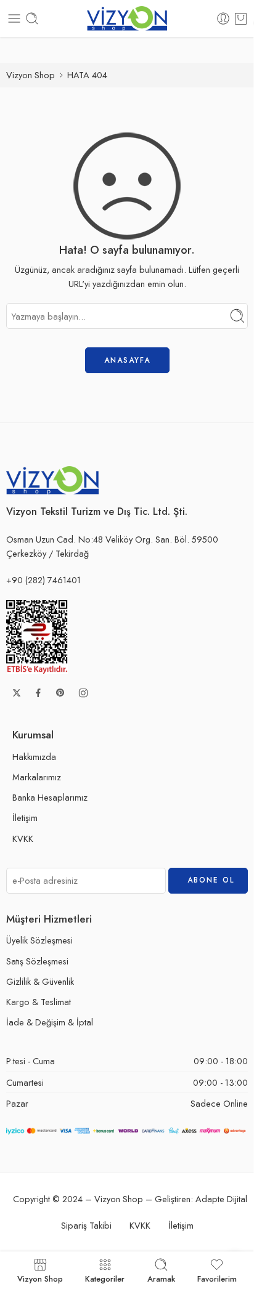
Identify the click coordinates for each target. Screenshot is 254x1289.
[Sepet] (241, 18)
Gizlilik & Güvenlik (40, 981)
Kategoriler (105, 1278)
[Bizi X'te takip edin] (16, 693)
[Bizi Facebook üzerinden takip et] (38, 693)
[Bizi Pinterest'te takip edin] (60, 693)
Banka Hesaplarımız (50, 797)
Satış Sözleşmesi (37, 961)
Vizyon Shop (30, 74)
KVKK (22, 838)
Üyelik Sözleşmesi (39, 940)
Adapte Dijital (221, 1198)
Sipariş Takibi (86, 1225)
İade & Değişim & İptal (49, 1022)
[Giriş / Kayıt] (223, 18)
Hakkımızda (34, 756)
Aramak (161, 1278)
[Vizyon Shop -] (127, 18)
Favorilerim (217, 1278)
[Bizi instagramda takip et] (83, 692)
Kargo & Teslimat (38, 1001)
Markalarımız (36, 776)
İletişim (25, 817)
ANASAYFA (127, 360)
